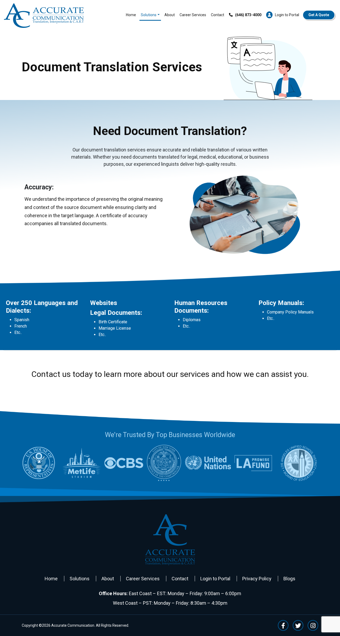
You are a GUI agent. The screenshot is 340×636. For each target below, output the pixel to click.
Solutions (148, 15)
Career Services (193, 15)
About (169, 15)
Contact (217, 15)
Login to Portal (215, 578)
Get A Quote (318, 15)
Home (131, 15)
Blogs (289, 578)
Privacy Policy (256, 578)
